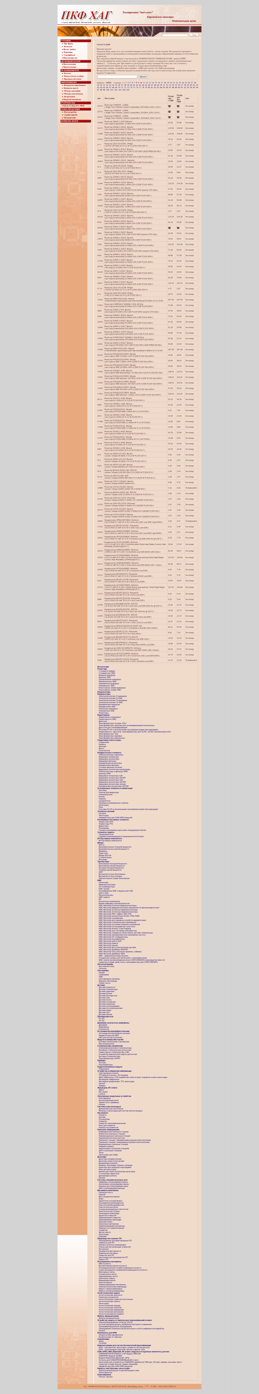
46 (149, 85)
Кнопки (102, 797)
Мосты (101, 845)
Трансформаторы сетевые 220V (112, 723)
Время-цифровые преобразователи (114, 903)
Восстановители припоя (109, 1197)
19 (168, 83)
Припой (102, 1195)
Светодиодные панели (108, 1073)
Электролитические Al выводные (113, 696)
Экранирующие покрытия (110, 1218)
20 (171, 83)
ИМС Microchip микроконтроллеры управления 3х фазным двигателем (129, 908)
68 (113, 87)
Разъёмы (103, 790)
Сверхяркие (104, 975)
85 (164, 87)
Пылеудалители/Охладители (111, 1203)
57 (182, 85)
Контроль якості (70, 88)
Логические (103, 883)
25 (186, 83)
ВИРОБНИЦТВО (69, 82)
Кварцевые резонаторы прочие (112, 784)
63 (98, 87)
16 (159, 83)
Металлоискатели (106, 1044)
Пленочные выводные (108, 709)
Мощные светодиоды (108, 981)
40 (131, 85)
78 (143, 87)
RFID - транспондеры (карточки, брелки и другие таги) (122, 1350)
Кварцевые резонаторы (109, 759)
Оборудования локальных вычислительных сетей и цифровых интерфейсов (131, 1329)
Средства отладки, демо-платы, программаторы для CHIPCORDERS (128, 962)
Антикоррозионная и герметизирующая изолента (120, 1268)
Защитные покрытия (107, 1215)
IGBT (101, 872)
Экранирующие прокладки (110, 1220)
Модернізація (69, 118)
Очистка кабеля (105, 1283)
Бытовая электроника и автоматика (114, 1042)
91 (182, 87)
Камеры (102, 1086)
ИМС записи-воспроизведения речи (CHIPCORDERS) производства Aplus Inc (132, 960)
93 (188, 87)
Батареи (102, 813)
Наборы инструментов (108, 1128)
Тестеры (102, 1063)
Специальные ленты (108, 1274)
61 (194, 85)
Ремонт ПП (103, 1259)
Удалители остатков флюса (110, 1201)
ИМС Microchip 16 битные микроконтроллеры (118, 910)
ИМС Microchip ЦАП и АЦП (110, 941)
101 (111, 90)
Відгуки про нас (70, 58)
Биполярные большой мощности (113, 864)
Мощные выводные (107, 675)
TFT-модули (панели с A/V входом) (113, 1075)
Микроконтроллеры (107, 885)
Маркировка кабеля (107, 1280)
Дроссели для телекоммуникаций (113, 728)
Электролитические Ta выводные (113, 700)
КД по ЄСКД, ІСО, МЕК (73, 106)
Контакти (67, 46)
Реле (101, 807)
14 (153, 83)
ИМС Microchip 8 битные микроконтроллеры (118, 906)
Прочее (102, 1084)
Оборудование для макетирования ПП (115, 1241)
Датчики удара (105, 1010)
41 (134, 85)
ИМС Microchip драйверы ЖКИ (112, 954)
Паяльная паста (106, 1192)
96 (197, 87)
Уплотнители (104, 751)
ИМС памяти (104, 897)
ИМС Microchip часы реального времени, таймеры (120, 952)
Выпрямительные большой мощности (115, 847)
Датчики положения (107, 1002)
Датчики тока (104, 998)
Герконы (102, 799)
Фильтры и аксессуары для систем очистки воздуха (120, 1111)
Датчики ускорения (107, 1004)
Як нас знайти (69, 49)
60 (191, 85)
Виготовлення (69, 64)
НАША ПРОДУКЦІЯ (70, 109)
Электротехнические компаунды (113, 1287)
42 (137, 85)
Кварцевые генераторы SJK (111, 776)
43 (140, 85)
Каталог (67, 73)
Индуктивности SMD (107, 719)
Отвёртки (103, 1121)
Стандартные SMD (107, 673)
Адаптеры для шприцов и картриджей (115, 1167)
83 (158, 87)
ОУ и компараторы (107, 887)
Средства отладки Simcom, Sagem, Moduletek (118, 1364)
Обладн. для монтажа (73, 94)
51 (164, 85)
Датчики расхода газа (108, 996)
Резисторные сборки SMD (110, 690)
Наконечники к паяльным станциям (114, 1148)
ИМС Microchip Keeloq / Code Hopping (115, 929)
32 (107, 85)
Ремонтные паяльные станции (112, 1134)
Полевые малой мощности (110, 870)
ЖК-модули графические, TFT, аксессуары (116, 1081)
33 (110, 85)
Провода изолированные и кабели (113, 803)
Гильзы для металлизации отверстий (115, 1247)
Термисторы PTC (106, 824)
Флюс (101, 1199)
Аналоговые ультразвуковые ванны (114, 1184)
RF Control (103, 1092)
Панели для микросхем (109, 792)
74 (131, 87)
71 (122, 87)
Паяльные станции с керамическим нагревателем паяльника (125, 1140)
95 (194, 87)
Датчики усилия (105, 994)
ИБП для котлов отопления (110, 1037)
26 (189, 83)
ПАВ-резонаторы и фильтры (111, 755)
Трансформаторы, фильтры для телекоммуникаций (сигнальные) (126, 725)
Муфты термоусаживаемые (110, 1289)
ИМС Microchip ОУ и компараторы (113, 937)
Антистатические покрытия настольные (116, 1299)
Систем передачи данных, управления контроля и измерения (125, 1324)
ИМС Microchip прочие (108, 945)
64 (101, 87)
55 (176, 85)
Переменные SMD (107, 686)
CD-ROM (102, 1343)
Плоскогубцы (104, 1119)
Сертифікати (69, 55)
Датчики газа (104, 1012)
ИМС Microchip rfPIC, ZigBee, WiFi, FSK (115, 914)
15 (156, 83)
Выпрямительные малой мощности (114, 849)
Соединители (104, 801)
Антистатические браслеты (110, 1295)
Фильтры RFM (105, 774)
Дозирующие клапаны (108, 1163)
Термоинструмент (106, 1146)
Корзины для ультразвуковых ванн (113, 1186)
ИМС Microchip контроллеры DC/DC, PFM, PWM (119, 916)
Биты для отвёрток (107, 1125)
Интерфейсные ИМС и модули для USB (116, 891)
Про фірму (68, 43)
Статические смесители (109, 1174)
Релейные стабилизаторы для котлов (115, 1050)
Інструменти (69, 96)
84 (161, 87)
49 (158, 85)
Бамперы (103, 1236)
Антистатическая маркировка (111, 1310)
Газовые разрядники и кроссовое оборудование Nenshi (122, 830)
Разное (102, 1105)
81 (152, 87)
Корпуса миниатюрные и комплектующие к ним (119, 1370)
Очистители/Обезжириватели (111, 1205)
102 (115, 90)
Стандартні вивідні (107, 671)
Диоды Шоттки (105, 855)
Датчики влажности (107, 987)
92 (185, 87)
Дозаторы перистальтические (111, 1161)
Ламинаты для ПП (106, 1243)
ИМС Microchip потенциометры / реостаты (117, 926)
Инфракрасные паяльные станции (113, 1132)
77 (140, 87)
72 (125, 87)
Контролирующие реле (109, 1100)
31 (104, 85)
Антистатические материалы (111, 1312)
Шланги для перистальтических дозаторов (117, 1172)
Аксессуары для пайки (108, 1155)
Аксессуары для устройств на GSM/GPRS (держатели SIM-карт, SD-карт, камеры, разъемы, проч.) (140, 1362)
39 (128, 85)
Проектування (69, 67)
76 (137, 87)
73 (128, 87)
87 (170, 87)
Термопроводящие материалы (112, 1226)
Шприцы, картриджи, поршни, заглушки (115, 1165)
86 (167, 87)
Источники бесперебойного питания (114, 1033)
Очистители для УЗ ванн (109, 1211)
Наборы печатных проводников (112, 1245)
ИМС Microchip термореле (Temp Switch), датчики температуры (126, 933)
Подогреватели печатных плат (112, 1138)
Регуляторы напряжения (109, 901)
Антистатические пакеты (109, 1301)
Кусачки (102, 1117)
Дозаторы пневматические (110, 1159)
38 (125, 85)
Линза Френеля (105, 1373)
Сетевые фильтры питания (110, 767)
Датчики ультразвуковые (109, 1006)
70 (119, 87)
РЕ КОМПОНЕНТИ (70, 70)
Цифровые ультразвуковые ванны (113, 1182)
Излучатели (104, 1029)
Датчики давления (106, 991)
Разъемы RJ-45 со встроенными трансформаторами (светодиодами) (128, 730)
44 (143, 85)
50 (161, 85)
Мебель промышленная (109, 1318)
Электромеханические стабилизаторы (115, 1048)
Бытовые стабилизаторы (109, 1056)
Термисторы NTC (106, 822)
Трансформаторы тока (108, 734)
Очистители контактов (108, 1207)
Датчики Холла (105, 1000)
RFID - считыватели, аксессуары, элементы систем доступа (124, 1347)
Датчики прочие (105, 1014)
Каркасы (102, 744)
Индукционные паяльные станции (113, 1144)
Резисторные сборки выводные (112, 688)
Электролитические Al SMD (110, 698)
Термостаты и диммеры (109, 1102)
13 (150, 83)
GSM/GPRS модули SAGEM (110, 1356)
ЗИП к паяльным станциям (110, 1151)
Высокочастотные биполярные (112, 874)
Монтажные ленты (107, 1272)
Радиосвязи (104, 1069)
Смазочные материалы (109, 1224)
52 (167, 85)
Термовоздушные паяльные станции (114, 1136)
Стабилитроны (105, 857)
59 (188, 85)
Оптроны (103, 968)
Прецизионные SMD (107, 681)
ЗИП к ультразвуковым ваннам (112, 1188)
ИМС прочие (104, 889)
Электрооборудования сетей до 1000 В (115, 1322)
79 (146, 87)
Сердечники (104, 742)
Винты (101, 748)
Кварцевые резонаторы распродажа (114, 769)
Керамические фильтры (109, 765)
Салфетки (103, 1230)
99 (104, 90)
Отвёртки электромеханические (112, 1123)
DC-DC (102, 1019)
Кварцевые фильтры (107, 761)
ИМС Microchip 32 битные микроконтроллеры (118, 912)
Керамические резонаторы (110, 763)
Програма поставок (72, 79)
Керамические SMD (107, 707)
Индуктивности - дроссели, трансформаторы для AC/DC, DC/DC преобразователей (135, 732)
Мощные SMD (105, 677)
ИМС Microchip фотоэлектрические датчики (117, 947)
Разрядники (104, 828)
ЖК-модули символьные (109, 1079)
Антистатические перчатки (110, 1308)
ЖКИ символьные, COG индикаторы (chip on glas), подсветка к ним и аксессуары (133, 1077)
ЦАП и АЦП (104, 893)
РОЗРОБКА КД (68, 103)
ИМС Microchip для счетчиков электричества (118, 931)
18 (165, 83)
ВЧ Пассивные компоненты (110, 841)
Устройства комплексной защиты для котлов (118, 1054)
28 (195, 83)
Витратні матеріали (72, 99)
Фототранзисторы (106, 966)
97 (98, 90)
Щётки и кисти (105, 1232)
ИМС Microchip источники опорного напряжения (119, 924)
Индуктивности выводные (110, 717)
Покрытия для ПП (106, 1255)
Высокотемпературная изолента (113, 1266)
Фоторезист (104, 1249)
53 (170, 85)
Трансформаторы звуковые (110, 736)
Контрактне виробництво (74, 85)
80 (149, 87)
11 (144, 83)
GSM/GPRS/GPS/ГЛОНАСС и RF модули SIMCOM (120, 1354)
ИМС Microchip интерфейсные (112, 939)
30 (101, 85)
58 (185, 85)
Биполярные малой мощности (112, 866)
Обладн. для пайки (71, 91)
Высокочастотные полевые (110, 876)
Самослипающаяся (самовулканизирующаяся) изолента (123, 1270)
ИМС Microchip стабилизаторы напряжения (117, 922)
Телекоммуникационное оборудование (115, 1326)
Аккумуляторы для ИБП (109, 1035)
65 (104, 87)
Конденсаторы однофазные (111, 1335)
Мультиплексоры (106, 895)
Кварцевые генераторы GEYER (112, 778)
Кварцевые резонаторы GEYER (112, 782)
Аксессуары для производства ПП (113, 1257)
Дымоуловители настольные (111, 1109)
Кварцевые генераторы (109, 757)
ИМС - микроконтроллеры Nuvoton (113, 956)
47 (152, 85)
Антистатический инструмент (111, 1314)
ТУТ (183, 58)
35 (116, 85)
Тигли (101, 1153)
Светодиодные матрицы (109, 979)
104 (123, 90)
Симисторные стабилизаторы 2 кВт (114, 1052)
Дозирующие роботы (108, 1176)
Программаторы (106, 1065)
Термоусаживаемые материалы (112, 1285)
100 (107, 90)
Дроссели (103, 721)
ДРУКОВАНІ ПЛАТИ (70, 61)
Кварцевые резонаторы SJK (111, 780)
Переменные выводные (109, 684)
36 (119, 85)
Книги (101, 1341)
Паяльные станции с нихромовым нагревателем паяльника (124, 1142)
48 (155, 85)
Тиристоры (103, 853)
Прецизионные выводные (110, 679)
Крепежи (102, 746)
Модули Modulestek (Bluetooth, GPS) (114, 1358)
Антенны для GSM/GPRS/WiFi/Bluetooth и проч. (119, 1360)
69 (116, 87)
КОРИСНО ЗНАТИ (69, 121)
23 (180, 83)
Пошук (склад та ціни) (73, 76)
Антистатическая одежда (109, 1306)
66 (107, 87)
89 (176, 87)
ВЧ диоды (103, 859)
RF (100, 899)
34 (113, 85)
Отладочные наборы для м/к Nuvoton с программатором (123, 958)
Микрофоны (104, 1027)
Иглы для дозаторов (107, 1169)
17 (162, 83)
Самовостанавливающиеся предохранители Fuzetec (121, 836)
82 (155, 87)
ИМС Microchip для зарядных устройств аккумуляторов (122, 920)
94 (191, 87)
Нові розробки (70, 112)
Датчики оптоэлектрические (111, 1008)
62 (197, 85)
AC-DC (102, 1021)
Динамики (103, 1025)
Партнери (67, 52)
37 (122, 85)
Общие (102, 973)
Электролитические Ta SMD (111, 702)
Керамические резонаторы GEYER (114, 786)
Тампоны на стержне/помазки (111, 1228)
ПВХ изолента (105, 1264)
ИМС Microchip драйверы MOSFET (113, 950)
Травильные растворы (108, 1253)
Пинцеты (103, 1115)
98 (101, 90)
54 (173, 85)
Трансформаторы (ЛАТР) (109, 1058)
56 (179, 85)
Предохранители (106, 834)
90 (179, 87)
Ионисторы (104, 713)
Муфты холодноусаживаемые (111, 1291)
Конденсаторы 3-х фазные (110, 1337)
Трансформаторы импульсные (112, 738)
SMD (101, 977)
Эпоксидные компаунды (109, 1213)
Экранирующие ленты (108, 1276)
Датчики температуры (108, 989)
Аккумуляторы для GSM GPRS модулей (115, 818)
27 (192, 83)
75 (134, 87)
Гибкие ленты (104, 983)
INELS (101, 1090)
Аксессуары (104, 805)
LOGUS (102, 1094)
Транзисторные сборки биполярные (114, 878)
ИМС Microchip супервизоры (111, 918)
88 (173, 87)
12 (147, 83)
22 (177, 83)
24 (183, 83)
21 (174, 83)
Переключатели (105, 795)
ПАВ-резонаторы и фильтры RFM (113, 772)
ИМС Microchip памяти (108, 943)
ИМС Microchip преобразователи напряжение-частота (122, 935)
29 (98, 85)
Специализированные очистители (113, 1209)
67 (110, 87)
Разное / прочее (106, 1377)
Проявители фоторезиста (110, 1251)
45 (146, 85)
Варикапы (103, 851)
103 (119, 90)
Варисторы (103, 826)
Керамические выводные (109, 705)
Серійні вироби (70, 115)
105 (128, 90)
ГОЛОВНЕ (66, 41)
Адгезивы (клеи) (105, 1222)
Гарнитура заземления (109, 1297)
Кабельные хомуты (107, 1278)
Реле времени (105, 1098)
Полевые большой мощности (111, 868)
